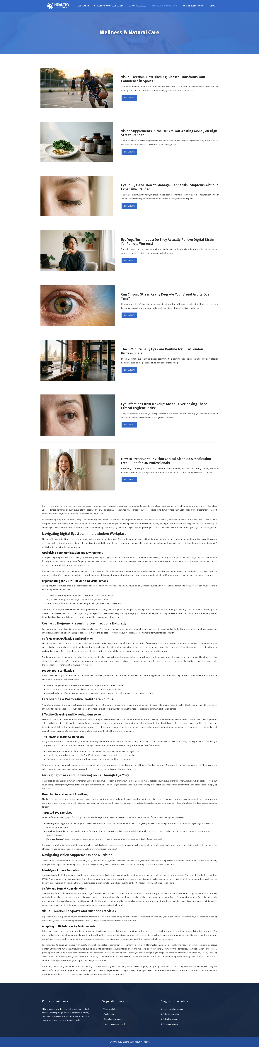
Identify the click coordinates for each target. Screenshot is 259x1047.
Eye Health (83, 5)
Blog (212, 5)
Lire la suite (129, 98)
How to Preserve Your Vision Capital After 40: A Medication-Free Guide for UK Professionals (166, 461)
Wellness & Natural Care (164, 5)
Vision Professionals (194, 5)
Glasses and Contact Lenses (109, 5)
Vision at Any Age (137, 5)
